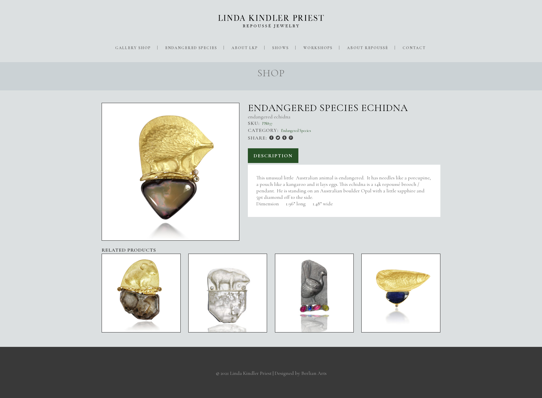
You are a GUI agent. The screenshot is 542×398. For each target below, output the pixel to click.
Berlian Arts (314, 373)
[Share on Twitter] (278, 138)
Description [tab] (273, 156)
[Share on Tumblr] (284, 138)
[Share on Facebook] (271, 138)
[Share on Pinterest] (291, 138)
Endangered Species (296, 130)
